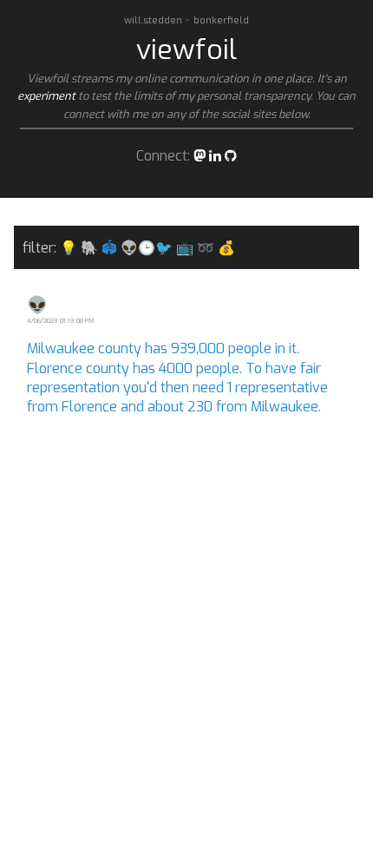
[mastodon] (199, 156)
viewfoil (186, 49)
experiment (46, 96)
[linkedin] (215, 156)
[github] (231, 156)
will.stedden (154, 20)
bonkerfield (221, 20)
